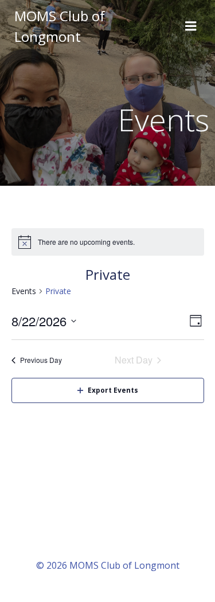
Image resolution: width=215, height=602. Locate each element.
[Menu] (191, 26)
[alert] (107, 242)
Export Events (113, 390)
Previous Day (41, 360)
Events (23, 291)
